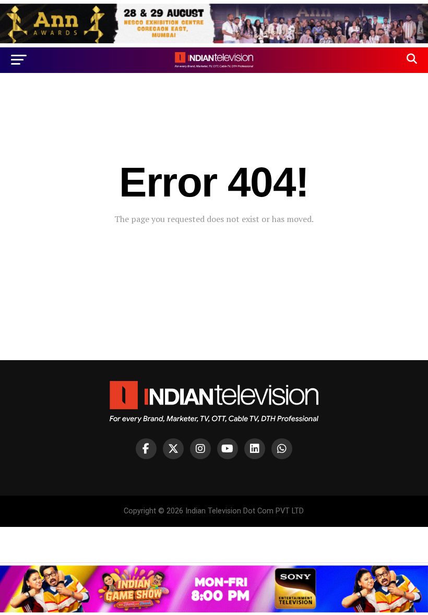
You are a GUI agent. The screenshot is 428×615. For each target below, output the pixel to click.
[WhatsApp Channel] (281, 448)
